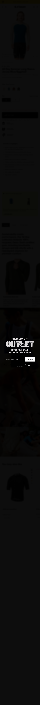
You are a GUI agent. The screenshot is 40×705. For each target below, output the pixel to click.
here (29, 365)
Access (30, 359)
